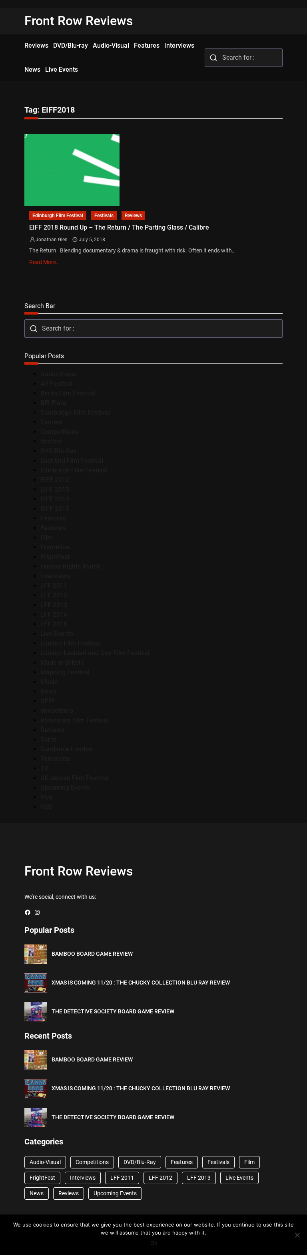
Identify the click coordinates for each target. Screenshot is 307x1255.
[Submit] (213, 58)
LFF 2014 (53, 614)
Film (46, 537)
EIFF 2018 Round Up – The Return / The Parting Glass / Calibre (119, 227)
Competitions (59, 432)
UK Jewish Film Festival (74, 778)
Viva (46, 797)
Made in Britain (62, 662)
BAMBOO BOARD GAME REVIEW (92, 953)
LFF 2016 (53, 624)
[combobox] (244, 57)
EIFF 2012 (54, 480)
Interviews (55, 576)
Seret (48, 739)
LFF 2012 (53, 595)
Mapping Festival (65, 672)
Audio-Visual (58, 374)
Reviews (133, 215)
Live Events (56, 634)
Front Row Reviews (78, 20)
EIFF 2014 (54, 499)
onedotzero (56, 710)
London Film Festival (70, 643)
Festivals (104, 215)
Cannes (51, 422)
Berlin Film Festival (67, 393)
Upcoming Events (65, 787)
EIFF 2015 (54, 508)
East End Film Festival (71, 460)
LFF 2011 (53, 585)
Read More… (44, 262)
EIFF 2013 (54, 489)
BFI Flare (53, 403)
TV (44, 768)
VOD (46, 807)
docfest (51, 441)
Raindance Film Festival (74, 720)
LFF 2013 (53, 605)
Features (53, 518)
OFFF (48, 701)
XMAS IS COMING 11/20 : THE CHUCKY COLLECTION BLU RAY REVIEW (141, 982)
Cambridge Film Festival (75, 412)
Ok (153, 1243)
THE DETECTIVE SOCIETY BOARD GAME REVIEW (113, 1011)
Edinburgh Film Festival (57, 215)
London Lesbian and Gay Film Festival (95, 653)
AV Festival (56, 383)
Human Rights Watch (70, 566)
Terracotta (55, 759)
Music (49, 682)
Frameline (55, 547)
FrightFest (55, 557)
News (48, 691)
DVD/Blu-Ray (58, 451)
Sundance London (66, 749)
